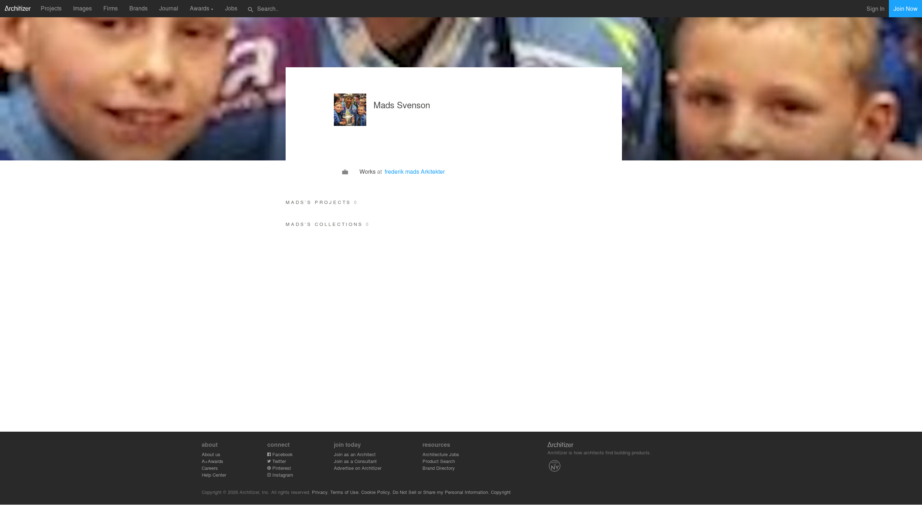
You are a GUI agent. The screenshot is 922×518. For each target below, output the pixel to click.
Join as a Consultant (355, 461)
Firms (110, 8)
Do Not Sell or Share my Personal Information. (441, 492)
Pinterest (281, 467)
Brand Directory (438, 467)
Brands (138, 8)
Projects (51, 8)
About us (211, 454)
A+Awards (212, 461)
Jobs (231, 8)
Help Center (214, 474)
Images (82, 8)
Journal (168, 8)
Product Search (438, 461)
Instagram (282, 474)
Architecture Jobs (440, 454)
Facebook (282, 454)
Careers (210, 467)
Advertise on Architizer (357, 467)
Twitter (278, 461)
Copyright (501, 492)
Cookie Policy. (376, 492)
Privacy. (320, 492)
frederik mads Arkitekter (415, 171)
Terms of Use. (345, 492)
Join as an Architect (355, 454)
